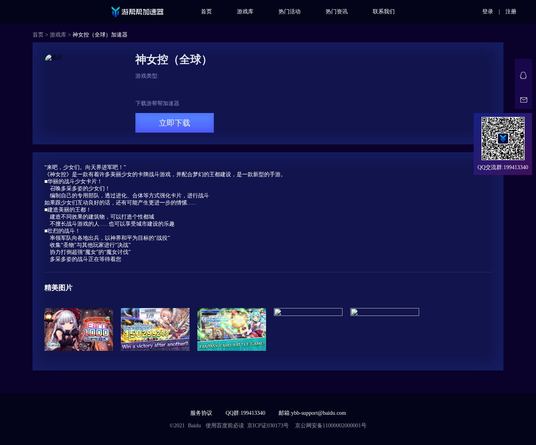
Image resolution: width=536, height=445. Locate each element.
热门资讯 (337, 12)
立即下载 (174, 123)
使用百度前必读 (225, 426)
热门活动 (290, 12)
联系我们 (384, 12)
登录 (487, 12)
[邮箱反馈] (523, 100)
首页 (206, 12)
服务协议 (201, 413)
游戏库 (245, 12)
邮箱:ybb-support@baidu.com (312, 413)
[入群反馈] (523, 75)
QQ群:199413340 (245, 413)
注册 (510, 12)
